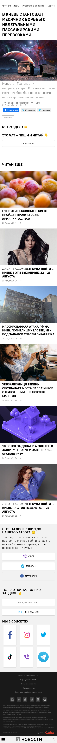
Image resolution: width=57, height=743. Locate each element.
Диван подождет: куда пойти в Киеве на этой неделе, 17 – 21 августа (27, 507)
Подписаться (31, 612)
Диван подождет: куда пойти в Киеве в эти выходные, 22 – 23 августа (27, 272)
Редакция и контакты (28, 680)
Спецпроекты (29, 688)
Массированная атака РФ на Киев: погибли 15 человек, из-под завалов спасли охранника (28, 330)
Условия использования (28, 675)
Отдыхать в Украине (33, 5)
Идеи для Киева (10, 5)
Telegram (31, 566)
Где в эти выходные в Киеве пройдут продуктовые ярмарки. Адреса (25, 215)
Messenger (31, 576)
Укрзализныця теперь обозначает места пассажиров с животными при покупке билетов (27, 390)
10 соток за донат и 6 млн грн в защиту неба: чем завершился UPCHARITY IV (27, 450)
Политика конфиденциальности (28, 692)
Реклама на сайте (28, 684)
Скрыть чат (28, 143)
